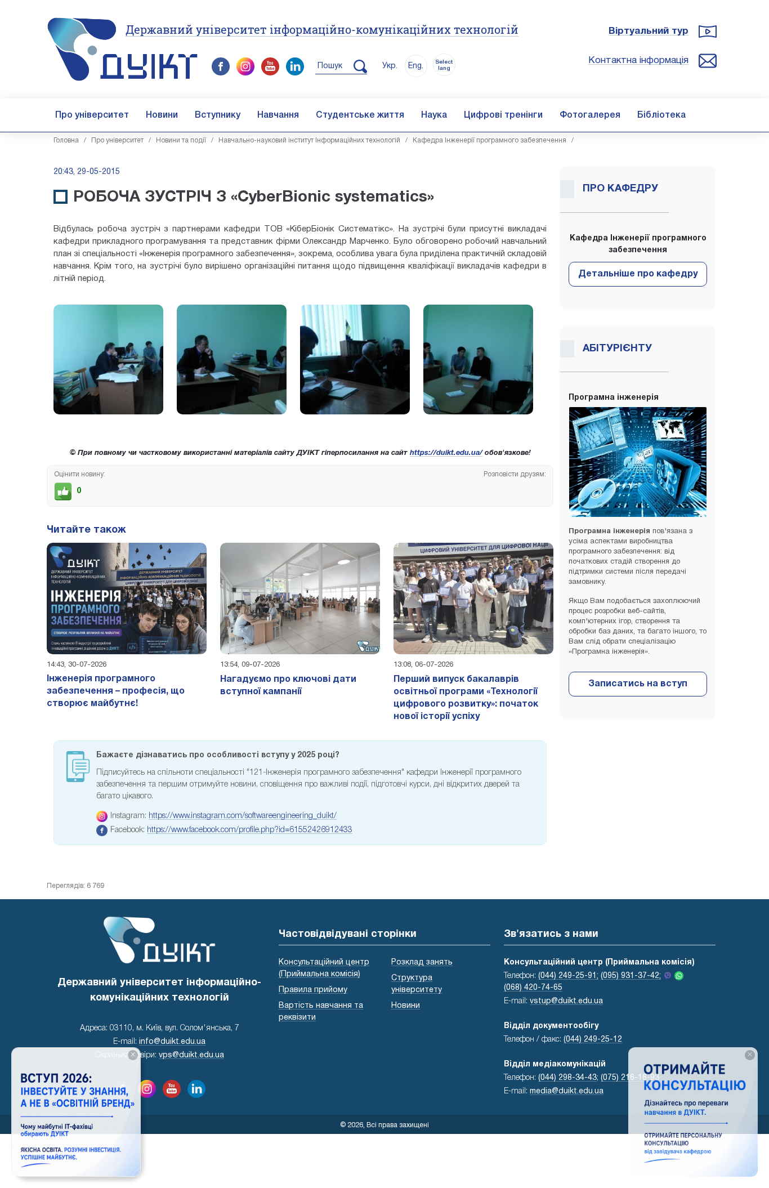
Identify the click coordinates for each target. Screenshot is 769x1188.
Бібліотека (661, 115)
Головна (66, 140)
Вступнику (217, 115)
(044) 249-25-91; (568, 976)
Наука (434, 115)
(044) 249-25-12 (593, 1039)
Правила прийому (313, 990)
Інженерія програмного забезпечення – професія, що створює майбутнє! (116, 691)
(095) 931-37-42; (631, 976)
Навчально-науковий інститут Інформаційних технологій (309, 140)
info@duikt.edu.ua (172, 1042)
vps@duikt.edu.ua (191, 1055)
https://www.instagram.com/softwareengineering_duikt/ (243, 816)
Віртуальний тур (648, 31)
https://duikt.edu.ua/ (446, 453)
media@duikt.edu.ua (566, 1091)
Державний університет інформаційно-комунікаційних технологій (322, 29)
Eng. (415, 66)
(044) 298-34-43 (567, 1078)
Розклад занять (422, 962)
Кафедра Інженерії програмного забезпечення (489, 140)
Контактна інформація (638, 60)
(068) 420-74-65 (533, 988)
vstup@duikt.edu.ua (566, 1001)
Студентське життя (360, 115)
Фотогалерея (590, 115)
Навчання (278, 115)
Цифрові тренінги (503, 115)
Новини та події (181, 140)
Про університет (92, 115)
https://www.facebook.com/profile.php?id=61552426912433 (249, 830)
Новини (162, 115)
